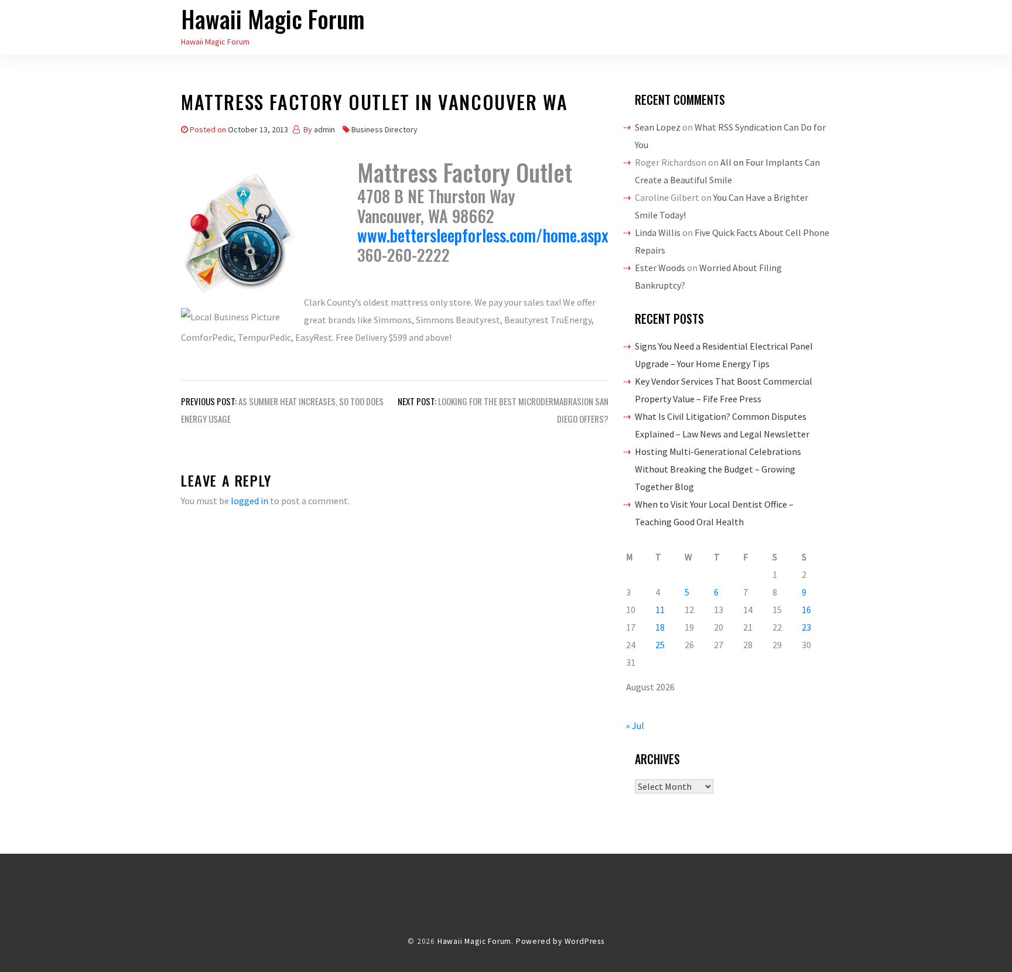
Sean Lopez (658, 127)
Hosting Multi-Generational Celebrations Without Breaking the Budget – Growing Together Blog (718, 469)
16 (806, 609)
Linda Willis (658, 232)
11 (660, 609)
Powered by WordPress (560, 941)
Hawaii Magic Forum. (475, 941)
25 (660, 645)
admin (324, 129)
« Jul (635, 725)
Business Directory (384, 129)
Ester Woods (660, 267)
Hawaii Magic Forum (273, 18)
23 (806, 627)
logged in (249, 500)
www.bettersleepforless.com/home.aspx (482, 235)
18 (660, 627)
